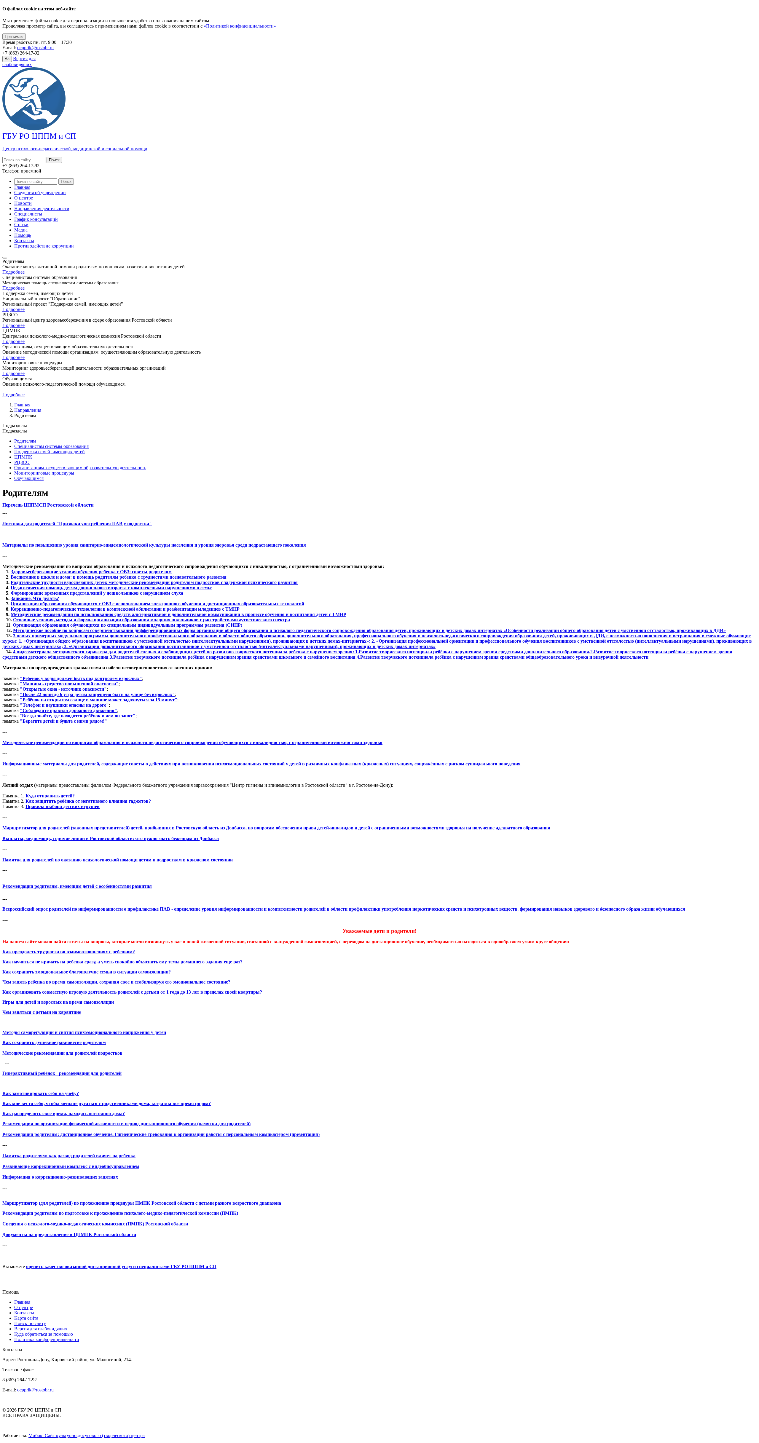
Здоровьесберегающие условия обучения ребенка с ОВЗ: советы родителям (91, 571)
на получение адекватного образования (508, 827)
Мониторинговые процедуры (44, 472)
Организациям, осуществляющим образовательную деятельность (80, 467)
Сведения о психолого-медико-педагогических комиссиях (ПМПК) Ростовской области (95, 1223)
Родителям (25, 440)
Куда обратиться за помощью (43, 1334)
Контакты (24, 240)
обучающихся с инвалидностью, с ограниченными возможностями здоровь (299, 742)
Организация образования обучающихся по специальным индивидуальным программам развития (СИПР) (127, 625)
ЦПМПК (23, 456)
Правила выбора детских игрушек (62, 806)
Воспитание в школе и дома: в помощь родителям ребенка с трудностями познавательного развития (119, 577)
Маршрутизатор (20, 827)
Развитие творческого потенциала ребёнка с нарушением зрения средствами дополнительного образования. (474, 651)
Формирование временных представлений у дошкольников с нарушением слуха (97, 593)
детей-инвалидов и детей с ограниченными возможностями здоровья (391, 827)
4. (358, 657)
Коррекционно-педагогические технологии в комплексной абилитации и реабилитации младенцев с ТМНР (125, 609)
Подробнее (13, 271)
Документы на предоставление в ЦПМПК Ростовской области (69, 1234)
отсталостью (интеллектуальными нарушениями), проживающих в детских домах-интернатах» (333, 646)
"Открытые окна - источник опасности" (63, 689)
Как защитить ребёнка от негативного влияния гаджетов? (88, 801)
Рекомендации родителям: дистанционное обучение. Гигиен (66, 1134)
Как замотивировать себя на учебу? (40, 1093)
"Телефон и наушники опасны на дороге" (64, 705)
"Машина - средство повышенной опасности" (69, 683)
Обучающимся (29, 478)
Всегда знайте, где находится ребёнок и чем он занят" (78, 715)
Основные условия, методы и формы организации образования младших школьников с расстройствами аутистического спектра (151, 619)
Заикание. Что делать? (35, 598)
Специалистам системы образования (51, 446)
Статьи (21, 224)
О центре (23, 197)
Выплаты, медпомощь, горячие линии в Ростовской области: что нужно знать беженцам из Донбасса (110, 838)
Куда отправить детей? (50, 795)
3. (111, 657)
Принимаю (14, 36)
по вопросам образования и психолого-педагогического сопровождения (142, 742)
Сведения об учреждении (40, 192)
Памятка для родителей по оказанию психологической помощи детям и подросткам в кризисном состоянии (117, 859)
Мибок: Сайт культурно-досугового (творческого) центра (86, 1435)
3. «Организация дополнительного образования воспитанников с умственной (147, 646)
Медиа (21, 229)
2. (592, 651)
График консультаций (36, 219)
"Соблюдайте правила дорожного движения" (68, 710)
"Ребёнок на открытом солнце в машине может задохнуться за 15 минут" (98, 699)
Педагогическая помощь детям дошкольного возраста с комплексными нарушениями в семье (111, 587)
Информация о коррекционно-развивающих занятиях (60, 1176)
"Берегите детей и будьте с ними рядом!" (63, 721)
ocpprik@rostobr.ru (35, 47)
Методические (17, 742)
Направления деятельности (41, 208)
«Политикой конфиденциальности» (240, 25)
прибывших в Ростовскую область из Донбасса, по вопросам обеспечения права (231, 827)
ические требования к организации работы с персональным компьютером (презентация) (225, 1134)
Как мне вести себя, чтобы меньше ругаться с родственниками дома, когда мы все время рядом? (106, 1103)
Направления (27, 410)
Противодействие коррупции (44, 245)
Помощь (22, 235)
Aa (7, 59)
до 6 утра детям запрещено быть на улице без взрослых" (114, 694)
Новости (23, 203)
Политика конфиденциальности (46, 1339)
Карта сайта (26, 1318)
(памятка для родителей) (223, 1123)
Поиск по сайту (30, 1323)
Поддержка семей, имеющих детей (49, 451)
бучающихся (671, 909)
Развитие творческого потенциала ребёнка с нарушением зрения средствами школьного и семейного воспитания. (235, 657)
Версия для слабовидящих (40, 1328)
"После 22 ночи (37, 694)
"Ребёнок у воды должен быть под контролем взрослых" (81, 678)
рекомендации (49, 742)
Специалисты (28, 213)
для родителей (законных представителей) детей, (92, 827)
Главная (22, 187)
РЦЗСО (22, 462)
